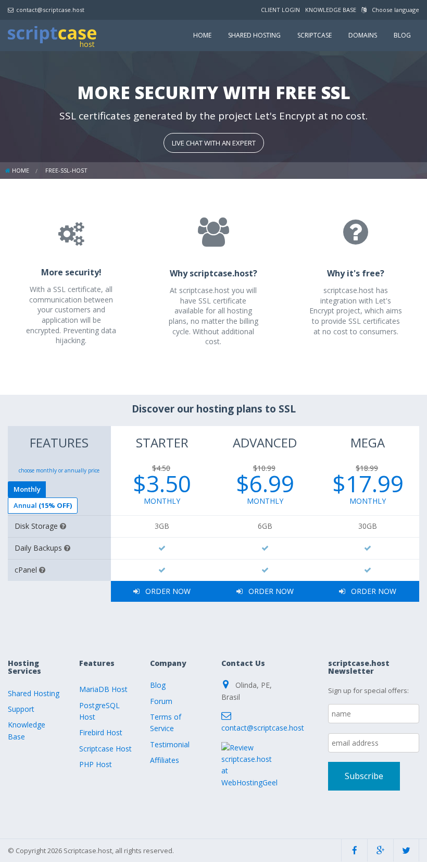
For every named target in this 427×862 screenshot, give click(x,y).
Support (21, 709)
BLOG (402, 35)
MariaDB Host (103, 689)
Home (20, 170)
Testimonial (170, 744)
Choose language (394, 10)
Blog (158, 685)
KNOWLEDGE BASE (330, 10)
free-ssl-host (66, 170)
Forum (161, 701)
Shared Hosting (33, 693)
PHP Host (95, 764)
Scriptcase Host (105, 749)
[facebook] (354, 850)
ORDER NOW (167, 591)
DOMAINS (362, 35)
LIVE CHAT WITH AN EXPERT (214, 143)
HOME (202, 35)
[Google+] (380, 850)
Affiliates (164, 760)
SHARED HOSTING (254, 35)
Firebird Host (100, 732)
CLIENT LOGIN (280, 10)
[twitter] (406, 850)
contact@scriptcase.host (50, 10)
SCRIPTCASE (314, 35)
